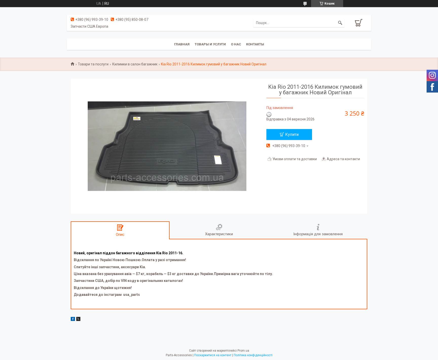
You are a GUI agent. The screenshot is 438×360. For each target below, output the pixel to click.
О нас (236, 44)
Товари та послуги (93, 64)
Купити (292, 134)
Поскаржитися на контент (212, 355)
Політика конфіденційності (253, 355)
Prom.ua (243, 350)
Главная (182, 44)
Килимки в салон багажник (134, 64)
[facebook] (73, 320)
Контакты (255, 44)
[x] (78, 320)
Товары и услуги (210, 44)
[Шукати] (340, 23)
